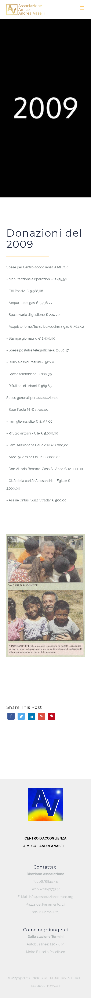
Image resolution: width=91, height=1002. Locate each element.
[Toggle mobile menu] (82, 8)
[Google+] (41, 716)
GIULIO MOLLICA (55, 978)
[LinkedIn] (31, 716)
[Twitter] (21, 716)
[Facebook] (11, 716)
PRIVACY (52, 985)
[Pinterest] (51, 716)
